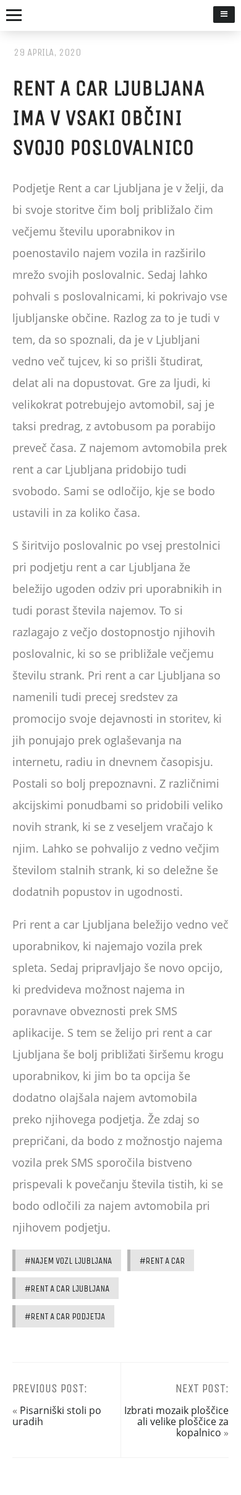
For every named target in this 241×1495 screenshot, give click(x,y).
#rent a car (162, 1260)
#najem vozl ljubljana (68, 1260)
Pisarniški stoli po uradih (56, 1415)
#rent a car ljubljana (67, 1288)
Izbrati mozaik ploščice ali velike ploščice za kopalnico (176, 1421)
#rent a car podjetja (65, 1316)
